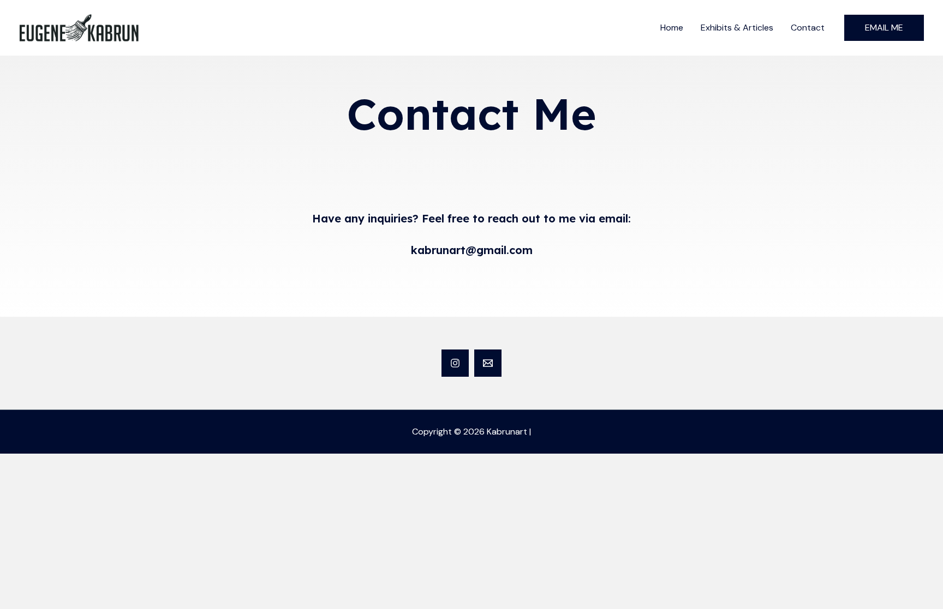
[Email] (488, 363)
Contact (808, 27)
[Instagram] (455, 363)
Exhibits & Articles (737, 27)
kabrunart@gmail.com (472, 250)
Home (671, 27)
